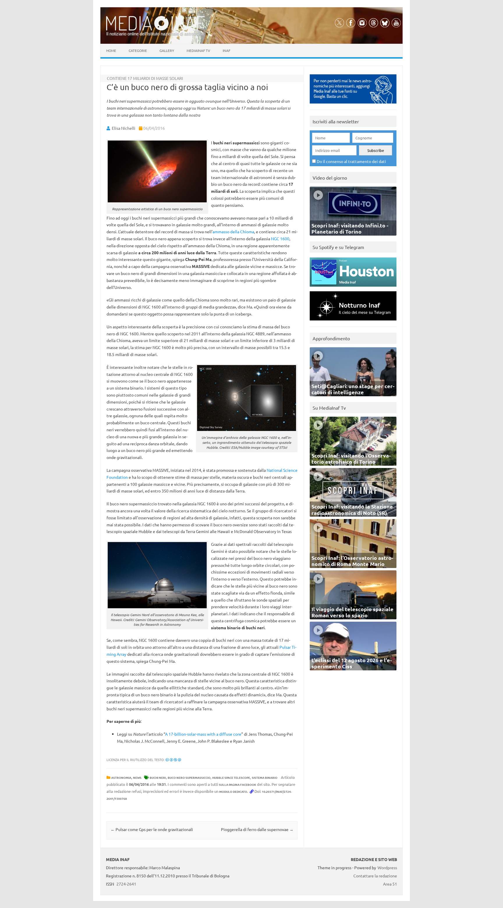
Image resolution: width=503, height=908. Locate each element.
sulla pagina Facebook (237, 784)
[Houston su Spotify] (353, 287)
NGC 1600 (280, 238)
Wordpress (387, 867)
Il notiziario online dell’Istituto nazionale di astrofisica (155, 33)
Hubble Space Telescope (231, 777)
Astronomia (121, 777)
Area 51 (390, 883)
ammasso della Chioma (233, 231)
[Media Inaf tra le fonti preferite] (353, 104)
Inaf (226, 50)
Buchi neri (158, 777)
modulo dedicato (233, 791)
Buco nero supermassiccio (189, 777)
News (137, 777)
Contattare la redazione (375, 875)
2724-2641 (126, 883)
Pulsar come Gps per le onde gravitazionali (152, 829)
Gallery (167, 50)
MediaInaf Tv (198, 50)
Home (111, 50)
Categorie (138, 50)
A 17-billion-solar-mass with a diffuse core (203, 734)
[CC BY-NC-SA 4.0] (173, 759)
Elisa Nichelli (123, 128)
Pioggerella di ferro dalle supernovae (257, 829)
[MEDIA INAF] (155, 29)
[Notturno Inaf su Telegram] (353, 321)
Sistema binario (264, 777)
